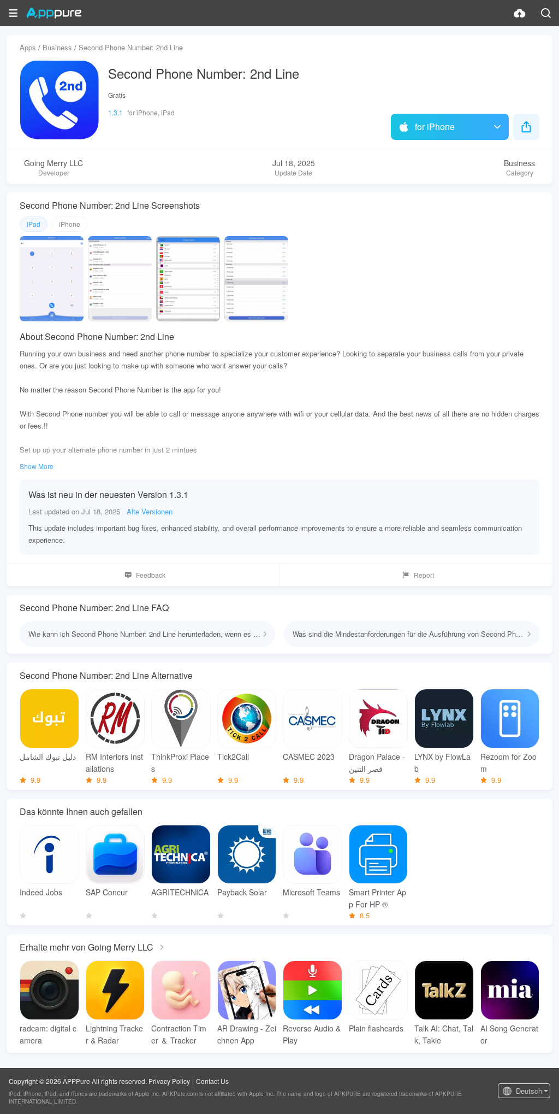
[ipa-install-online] (520, 13)
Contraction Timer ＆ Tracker (178, 1034)
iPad (33, 223)
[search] (546, 13)
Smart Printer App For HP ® (377, 898)
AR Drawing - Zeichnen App (246, 1034)
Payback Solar (242, 892)
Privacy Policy (169, 1081)
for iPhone (435, 126)
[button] (13, 13)
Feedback (150, 574)
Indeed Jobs (41, 892)
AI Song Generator (509, 1034)
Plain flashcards (376, 1028)
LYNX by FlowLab (442, 762)
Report (424, 574)
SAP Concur (107, 892)
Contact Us (212, 1081)
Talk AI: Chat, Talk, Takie (443, 1034)
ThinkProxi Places (180, 762)
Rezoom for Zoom (508, 762)
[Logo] (53, 13)
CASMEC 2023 (309, 756)
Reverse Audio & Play (312, 1034)
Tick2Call (233, 756)
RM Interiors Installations (114, 762)
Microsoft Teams (311, 892)
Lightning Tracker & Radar (114, 1034)
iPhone (69, 223)
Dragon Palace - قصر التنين (377, 762)
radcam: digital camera (48, 1034)
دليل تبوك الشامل (48, 756)
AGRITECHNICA (180, 892)
